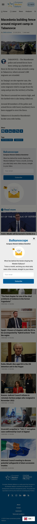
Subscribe (18, 281)
